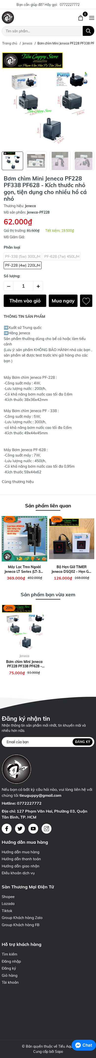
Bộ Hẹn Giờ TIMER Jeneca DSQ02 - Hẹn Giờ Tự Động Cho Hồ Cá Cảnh (71, 569)
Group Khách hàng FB (20, 924)
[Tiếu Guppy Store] (28, 17)
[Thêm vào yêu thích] (86, 301)
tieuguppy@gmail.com (40, 795)
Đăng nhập (11, 961)
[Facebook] (7, 829)
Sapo (59, 1051)
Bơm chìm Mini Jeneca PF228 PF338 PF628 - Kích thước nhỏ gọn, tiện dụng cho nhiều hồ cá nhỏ (24, 663)
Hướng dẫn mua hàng (20, 852)
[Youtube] (33, 829)
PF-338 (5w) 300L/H (22, 256)
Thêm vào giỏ (25, 301)
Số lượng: (12, 276)
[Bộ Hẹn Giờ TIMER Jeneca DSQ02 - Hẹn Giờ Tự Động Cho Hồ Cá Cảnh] (72, 538)
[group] (48, 99)
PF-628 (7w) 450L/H (61, 256)
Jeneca (24, 656)
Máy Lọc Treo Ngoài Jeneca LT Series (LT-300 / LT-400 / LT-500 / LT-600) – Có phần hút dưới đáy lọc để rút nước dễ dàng (24, 569)
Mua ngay (63, 301)
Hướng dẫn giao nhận (20, 866)
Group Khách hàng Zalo (22, 917)
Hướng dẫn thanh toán (21, 859)
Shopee (8, 896)
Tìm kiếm (9, 954)
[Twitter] (20, 829)
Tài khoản (10, 982)
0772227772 (70, 4)
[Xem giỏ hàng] (81, 17)
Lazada (8, 903)
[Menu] (91, 17)
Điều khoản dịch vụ (18, 873)
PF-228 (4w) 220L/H (22, 265)
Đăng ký (82, 742)
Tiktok (7, 910)
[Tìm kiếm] (88, 31)
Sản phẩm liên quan (48, 505)
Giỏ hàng (9, 975)
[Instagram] (46, 829)
